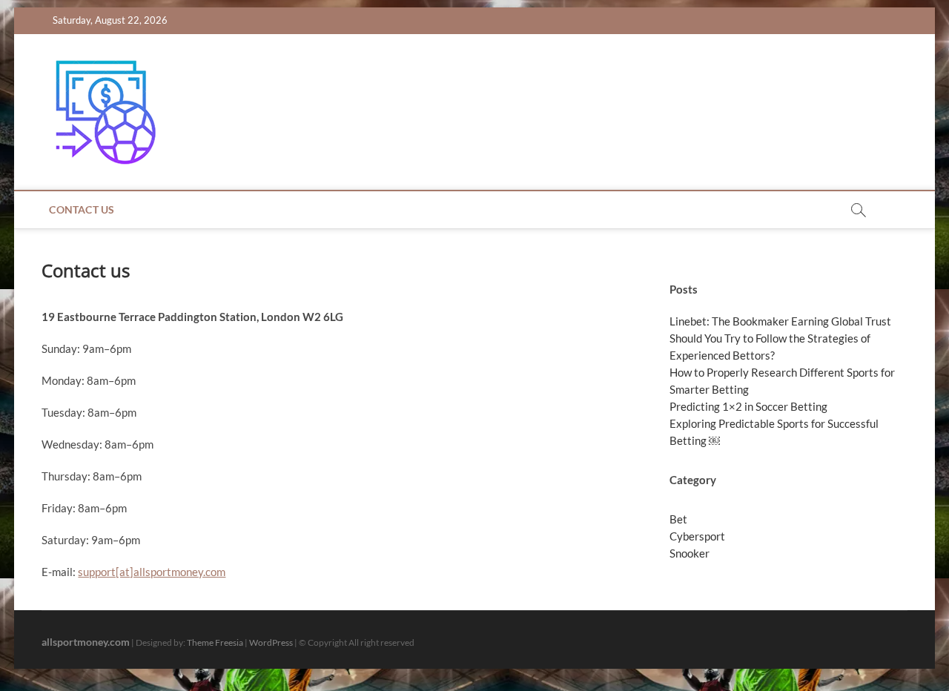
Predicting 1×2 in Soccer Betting (748, 406)
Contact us (81, 209)
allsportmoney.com (86, 641)
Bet (678, 519)
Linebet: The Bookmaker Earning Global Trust (780, 321)
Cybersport (697, 536)
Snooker (689, 553)
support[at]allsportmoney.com (151, 571)
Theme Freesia (215, 642)
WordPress (271, 642)
